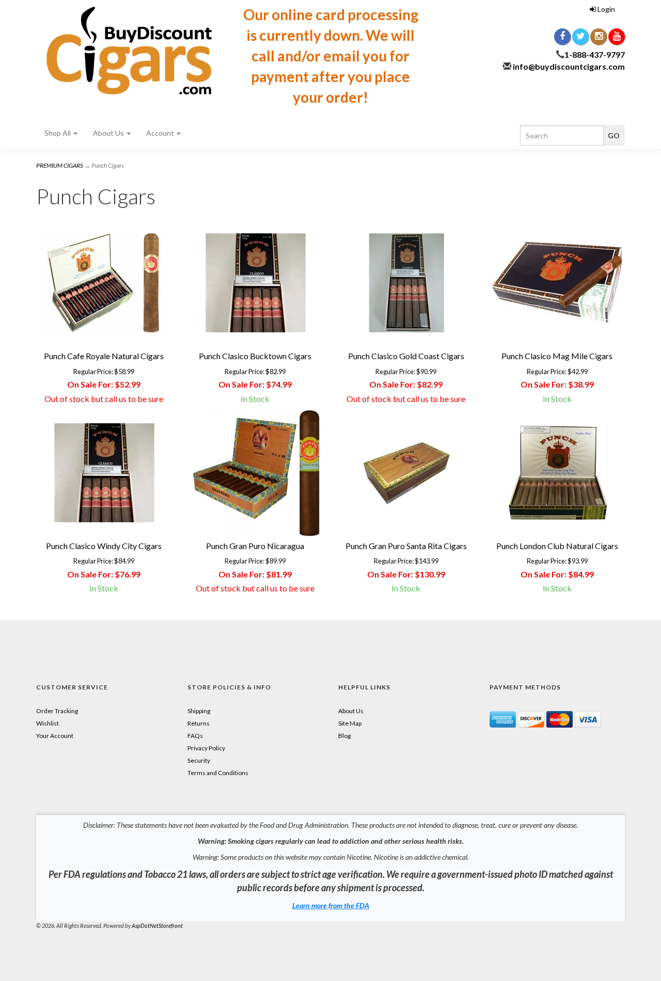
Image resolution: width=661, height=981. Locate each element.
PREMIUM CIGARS (59, 165)
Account (161, 132)
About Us (109, 132)
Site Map (349, 723)
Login (605, 9)
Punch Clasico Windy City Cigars (104, 546)
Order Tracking (57, 711)
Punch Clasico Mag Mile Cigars (556, 356)
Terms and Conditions (217, 773)
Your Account (54, 735)
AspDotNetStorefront (157, 925)
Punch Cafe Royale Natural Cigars (104, 356)
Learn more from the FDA (330, 905)
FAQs (195, 735)
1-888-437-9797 (594, 54)
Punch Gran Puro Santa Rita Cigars (406, 546)
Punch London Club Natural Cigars (557, 546)
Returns (198, 723)
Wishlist (47, 723)
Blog (344, 735)
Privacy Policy (206, 748)
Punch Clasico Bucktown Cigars (255, 356)
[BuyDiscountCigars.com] (129, 50)
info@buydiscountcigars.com (569, 66)
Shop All (58, 132)
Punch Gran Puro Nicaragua (255, 546)
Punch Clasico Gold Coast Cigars (406, 356)
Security (198, 760)
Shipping (198, 711)
